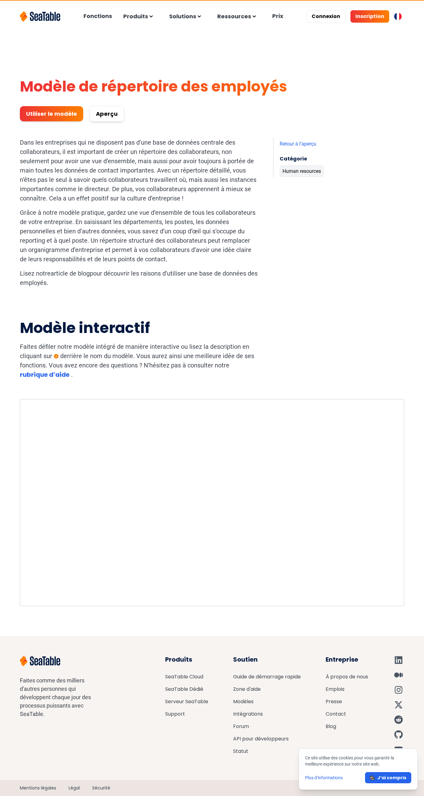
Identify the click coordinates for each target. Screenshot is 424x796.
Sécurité (101, 788)
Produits (135, 16)
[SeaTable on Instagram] (398, 689)
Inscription (369, 16)
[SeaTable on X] (398, 704)
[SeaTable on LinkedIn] (398, 660)
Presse (334, 701)
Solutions (182, 16)
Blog (331, 726)
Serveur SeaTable (186, 701)
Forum (241, 726)
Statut (240, 751)
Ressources (234, 16)
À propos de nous (347, 676)
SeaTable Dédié (184, 689)
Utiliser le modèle (51, 114)
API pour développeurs (261, 738)
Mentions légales (38, 788)
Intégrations (248, 713)
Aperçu (107, 114)
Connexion (326, 16)
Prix (277, 16)
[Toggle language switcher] (398, 16)
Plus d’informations (324, 777)
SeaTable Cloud (184, 676)
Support (175, 713)
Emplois (335, 689)
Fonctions (97, 16)
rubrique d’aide (45, 374)
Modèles (243, 701)
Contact (336, 713)
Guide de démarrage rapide (267, 676)
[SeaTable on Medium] (398, 675)
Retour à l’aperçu (298, 144)
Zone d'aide (247, 689)
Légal (74, 788)
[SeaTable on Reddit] (398, 719)
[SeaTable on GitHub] (398, 734)
